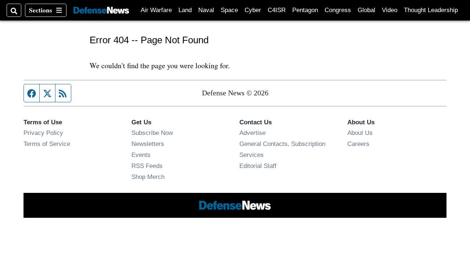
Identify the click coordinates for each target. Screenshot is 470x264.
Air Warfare (156, 10)
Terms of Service (47, 143)
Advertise (252, 132)
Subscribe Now (152, 132)
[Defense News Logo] (101, 10)
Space (229, 10)
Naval (206, 10)
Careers (358, 143)
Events (141, 154)
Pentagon (305, 10)
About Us (360, 132)
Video (389, 10)
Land (185, 10)
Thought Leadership (431, 10)
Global (366, 10)
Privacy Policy (43, 132)
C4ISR (277, 10)
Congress (338, 10)
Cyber (253, 10)
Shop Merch (147, 176)
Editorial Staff (257, 165)
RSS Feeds (147, 165)
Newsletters (147, 143)
